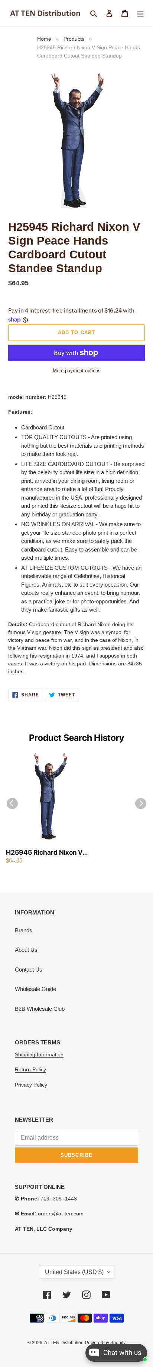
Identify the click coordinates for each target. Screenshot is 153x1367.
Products (74, 39)
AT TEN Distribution (64, 1342)
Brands (23, 930)
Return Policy (30, 1069)
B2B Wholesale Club (40, 1009)
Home (44, 39)
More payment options (77, 370)
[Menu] (140, 13)
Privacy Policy (31, 1085)
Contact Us (28, 969)
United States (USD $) (74, 1272)
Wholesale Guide (35, 989)
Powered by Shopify (105, 1342)
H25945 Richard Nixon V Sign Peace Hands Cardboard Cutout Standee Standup (47, 852)
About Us (26, 950)
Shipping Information (39, 1054)
